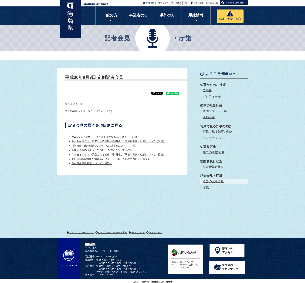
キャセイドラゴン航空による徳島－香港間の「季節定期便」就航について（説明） (118, 141)
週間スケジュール (215, 111)
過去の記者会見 (213, 181)
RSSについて (138, 232)
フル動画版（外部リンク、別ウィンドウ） (89, 111)
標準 (178, 2)
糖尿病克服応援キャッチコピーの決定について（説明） (103, 150)
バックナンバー (213, 138)
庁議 (206, 187)
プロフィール (212, 96)
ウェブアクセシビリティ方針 (112, 232)
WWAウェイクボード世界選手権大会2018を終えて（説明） (105, 136)
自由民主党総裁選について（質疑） (91, 163)
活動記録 (209, 117)
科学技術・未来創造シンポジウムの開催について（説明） (104, 145)
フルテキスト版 (74, 104)
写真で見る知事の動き (218, 131)
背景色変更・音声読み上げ (205, 3)
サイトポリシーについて (81, 232)
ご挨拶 (207, 90)
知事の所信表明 (213, 152)
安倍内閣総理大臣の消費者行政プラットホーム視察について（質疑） (110, 159)
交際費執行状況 (213, 167)
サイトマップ (155, 232)
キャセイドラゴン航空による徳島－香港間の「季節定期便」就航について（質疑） (118, 154)
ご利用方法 (151, 3)
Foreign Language (235, 2)
